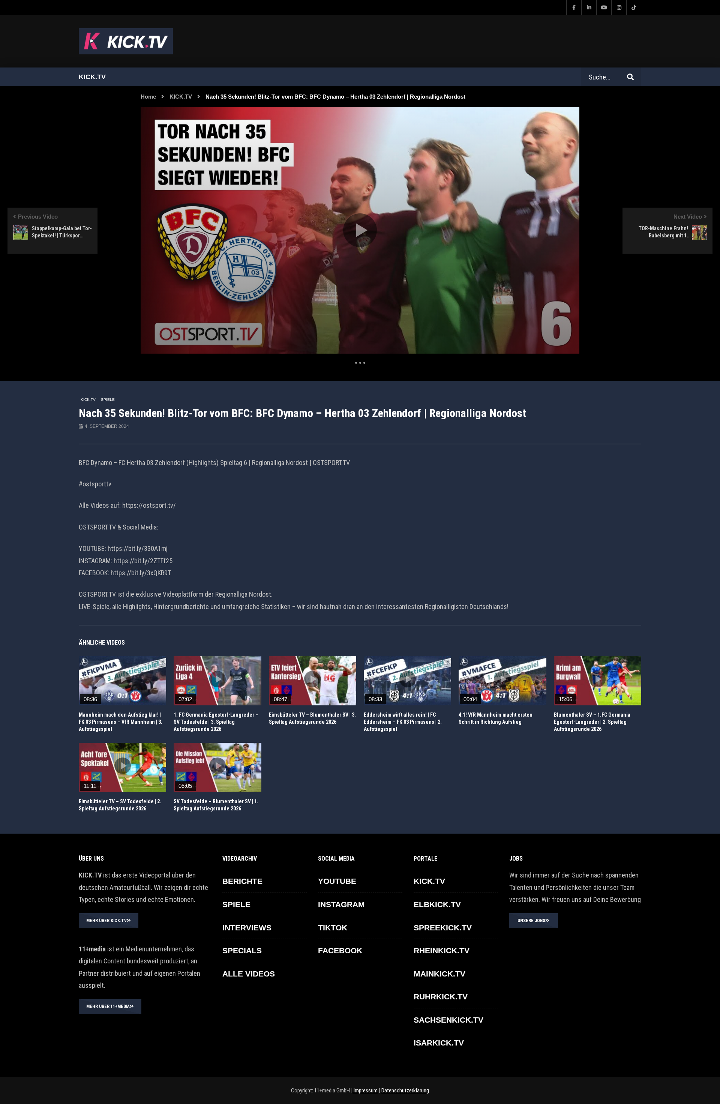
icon (122, 679)
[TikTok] (633, 7)
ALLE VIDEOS (248, 973)
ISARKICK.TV (439, 1042)
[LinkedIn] (588, 7)
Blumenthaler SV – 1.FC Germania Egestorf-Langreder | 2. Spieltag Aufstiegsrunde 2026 (592, 722)
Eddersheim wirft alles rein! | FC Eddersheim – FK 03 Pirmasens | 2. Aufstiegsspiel (403, 722)
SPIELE (108, 400)
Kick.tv (92, 77)
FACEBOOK (340, 950)
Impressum (365, 1090)
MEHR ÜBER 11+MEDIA (108, 1006)
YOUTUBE (337, 881)
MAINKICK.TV (439, 973)
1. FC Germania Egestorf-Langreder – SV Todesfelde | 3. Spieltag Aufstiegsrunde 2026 (216, 722)
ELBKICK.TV (437, 904)
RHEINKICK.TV (442, 950)
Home (148, 96)
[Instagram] (618, 7)
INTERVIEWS (247, 927)
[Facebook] (573, 7)
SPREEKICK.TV (443, 927)
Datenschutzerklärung (405, 1090)
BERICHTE (242, 881)
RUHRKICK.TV (441, 996)
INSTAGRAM (341, 904)
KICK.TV (181, 96)
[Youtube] (603, 7)
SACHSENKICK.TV (448, 1020)
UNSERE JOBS (531, 920)
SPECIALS (242, 950)
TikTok (332, 927)
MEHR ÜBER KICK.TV (106, 920)
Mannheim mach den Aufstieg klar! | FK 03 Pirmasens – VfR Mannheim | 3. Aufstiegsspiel (120, 722)
